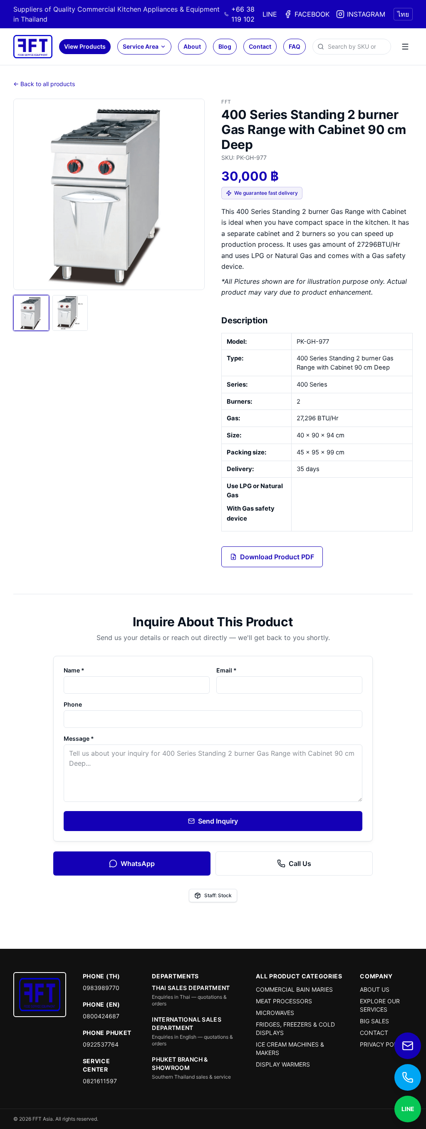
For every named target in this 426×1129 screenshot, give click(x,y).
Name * (74, 670)
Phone (73, 704)
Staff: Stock (218, 895)
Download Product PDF (277, 557)
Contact (260, 46)
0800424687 (101, 1016)
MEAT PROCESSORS (284, 1001)
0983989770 (101, 987)
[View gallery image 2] (70, 313)
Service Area (141, 46)
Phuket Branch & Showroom (180, 1063)
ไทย (403, 14)
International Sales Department (186, 1023)
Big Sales (374, 1021)
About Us (374, 989)
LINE (270, 14)
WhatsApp (138, 863)
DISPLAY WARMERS (283, 1064)
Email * (226, 670)
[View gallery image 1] (31, 313)
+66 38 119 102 (243, 14)
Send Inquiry (218, 821)
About (192, 46)
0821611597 (100, 1080)
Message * (79, 738)
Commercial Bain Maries (294, 989)
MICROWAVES (275, 1012)
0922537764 (101, 1044)
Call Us (300, 863)
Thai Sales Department (191, 987)
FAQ (294, 46)
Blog (224, 46)
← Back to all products (44, 83)
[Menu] (405, 46)
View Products (85, 46)
